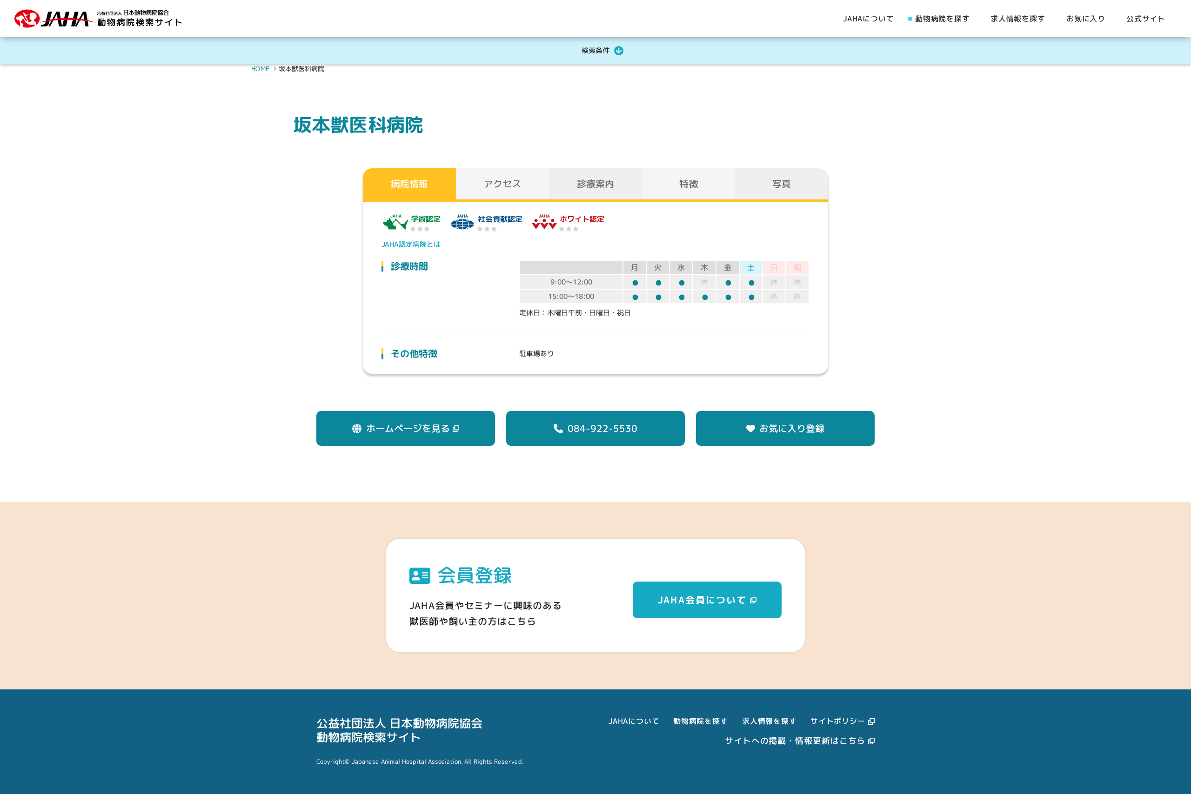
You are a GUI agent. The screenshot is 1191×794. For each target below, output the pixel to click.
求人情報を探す (769, 720)
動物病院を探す (700, 720)
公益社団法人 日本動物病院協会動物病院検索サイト (399, 730)
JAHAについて (634, 720)
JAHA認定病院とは (411, 244)
